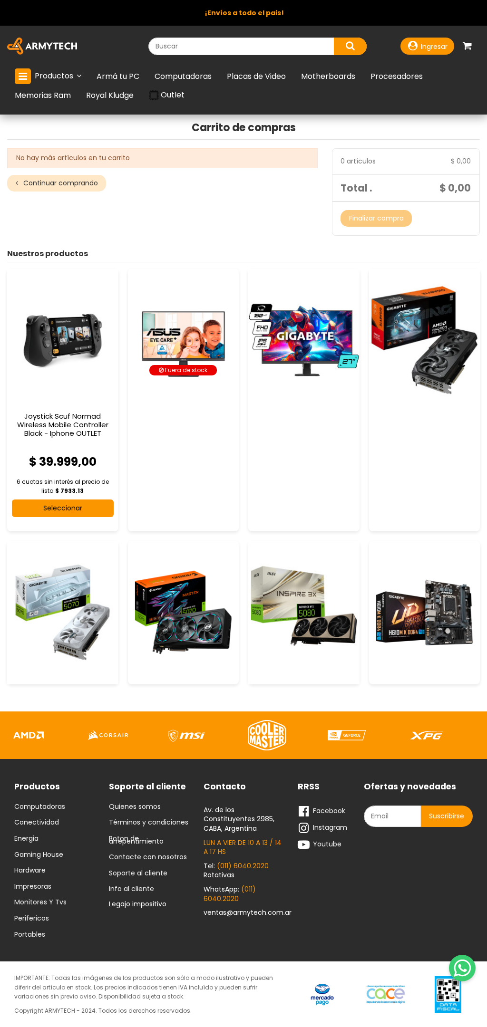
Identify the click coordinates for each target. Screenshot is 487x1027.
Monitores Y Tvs (40, 902)
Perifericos (31, 918)
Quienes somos (135, 807)
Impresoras (32, 886)
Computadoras (39, 807)
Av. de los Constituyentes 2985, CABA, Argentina (239, 819)
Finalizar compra (376, 218)
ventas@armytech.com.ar (248, 912)
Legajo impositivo (137, 904)
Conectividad (36, 822)
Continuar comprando (59, 183)
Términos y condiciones (148, 822)
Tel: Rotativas (236, 870)
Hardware (30, 870)
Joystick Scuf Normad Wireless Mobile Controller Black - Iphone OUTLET (62, 424)
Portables (29, 934)
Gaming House (38, 855)
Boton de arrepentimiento (136, 840)
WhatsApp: (230, 893)
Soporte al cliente (138, 873)
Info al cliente (131, 889)
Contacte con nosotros (148, 857)
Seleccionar (62, 508)
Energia (26, 838)
